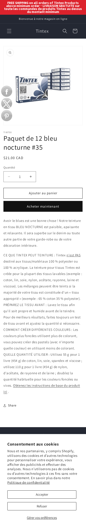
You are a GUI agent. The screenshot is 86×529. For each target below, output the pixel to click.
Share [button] (12, 405)
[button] (9, 31)
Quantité (9, 167)
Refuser (42, 506)
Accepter (42, 494)
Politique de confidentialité (28, 482)
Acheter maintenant (43, 206)
